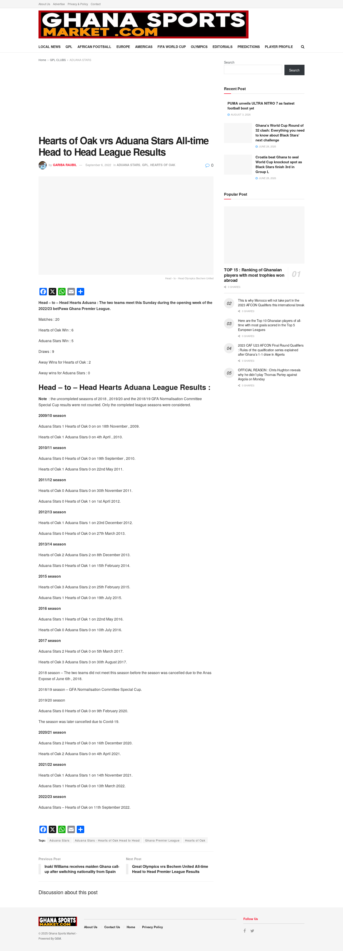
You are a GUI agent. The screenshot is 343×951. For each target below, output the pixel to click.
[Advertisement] (126, 97)
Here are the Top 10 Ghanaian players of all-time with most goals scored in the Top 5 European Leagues (269, 325)
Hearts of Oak (195, 840)
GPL (69, 46)
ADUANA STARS (80, 60)
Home (42, 60)
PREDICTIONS (249, 46)
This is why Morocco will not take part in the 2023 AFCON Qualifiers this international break (271, 302)
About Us (44, 4)
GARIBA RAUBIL (65, 165)
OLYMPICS (199, 46)
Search (229, 62)
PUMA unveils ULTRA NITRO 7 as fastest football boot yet (261, 106)
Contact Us (112, 927)
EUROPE (123, 46)
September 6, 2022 (98, 165)
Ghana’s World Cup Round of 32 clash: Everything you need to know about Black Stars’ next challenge (280, 133)
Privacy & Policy (78, 4)
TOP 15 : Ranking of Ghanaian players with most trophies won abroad (254, 275)
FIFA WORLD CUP (172, 46)
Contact (96, 4)
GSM (58, 938)
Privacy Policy (152, 927)
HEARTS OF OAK (162, 165)
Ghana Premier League (162, 840)
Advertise (59, 4)
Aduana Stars (59, 840)
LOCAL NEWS (49, 46)
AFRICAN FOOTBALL (94, 46)
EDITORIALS (222, 46)
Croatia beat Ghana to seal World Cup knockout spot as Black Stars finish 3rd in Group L (279, 164)
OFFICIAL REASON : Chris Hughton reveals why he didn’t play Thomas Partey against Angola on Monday (269, 374)
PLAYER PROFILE (279, 46)
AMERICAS (143, 46)
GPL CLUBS (58, 60)
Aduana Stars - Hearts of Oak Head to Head (107, 840)
